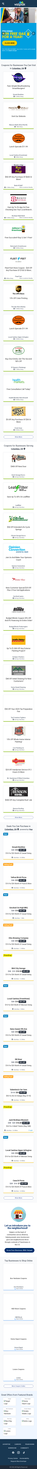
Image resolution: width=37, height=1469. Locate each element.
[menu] (3, 3)
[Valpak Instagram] (18, 1452)
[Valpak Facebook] (13, 1452)
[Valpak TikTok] (24, 1452)
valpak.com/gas (12, 50)
